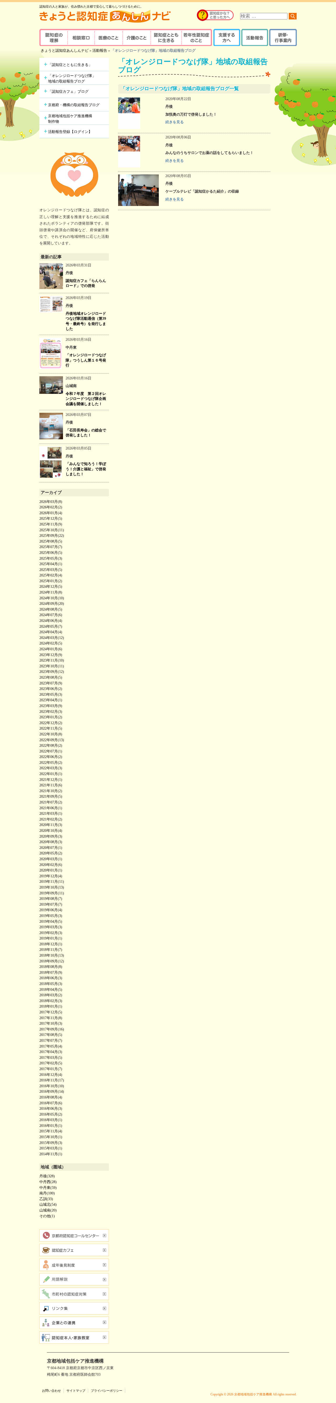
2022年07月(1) (50, 751)
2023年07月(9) (50, 683)
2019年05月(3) (50, 916)
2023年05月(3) (50, 695)
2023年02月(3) (50, 712)
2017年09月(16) (51, 1029)
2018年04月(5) (50, 990)
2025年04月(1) (50, 564)
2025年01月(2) (50, 581)
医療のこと (108, 37)
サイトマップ (75, 1390)
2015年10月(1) (50, 1137)
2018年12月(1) (50, 944)
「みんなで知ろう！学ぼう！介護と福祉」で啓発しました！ (86, 469)
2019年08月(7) (50, 899)
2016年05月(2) (50, 1114)
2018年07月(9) (50, 972)
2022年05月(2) (50, 763)
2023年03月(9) (50, 706)
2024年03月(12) (51, 638)
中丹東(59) (48, 1188)
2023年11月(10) (51, 660)
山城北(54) (48, 1204)
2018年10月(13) (51, 955)
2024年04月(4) (50, 632)
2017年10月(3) (50, 1023)
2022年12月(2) (50, 723)
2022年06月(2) (50, 757)
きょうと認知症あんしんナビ (64, 51)
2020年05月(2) (50, 853)
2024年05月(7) (50, 626)
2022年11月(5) (50, 728)
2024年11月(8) (50, 592)
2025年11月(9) (50, 524)
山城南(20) (48, 1210)
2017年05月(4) (50, 1046)
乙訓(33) (46, 1199)
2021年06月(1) (50, 808)
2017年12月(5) (50, 1012)
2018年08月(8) (50, 967)
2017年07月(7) (50, 1041)
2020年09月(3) (50, 836)
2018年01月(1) (50, 1006)
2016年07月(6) (50, 1103)
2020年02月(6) (50, 865)
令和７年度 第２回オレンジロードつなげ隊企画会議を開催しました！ (86, 399)
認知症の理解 (53, 37)
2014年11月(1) (50, 1154)
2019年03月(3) (50, 927)
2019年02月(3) (50, 933)
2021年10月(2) (50, 791)
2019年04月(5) (50, 922)
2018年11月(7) (50, 950)
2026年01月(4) (50, 513)
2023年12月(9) (50, 655)
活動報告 (254, 37)
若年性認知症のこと (197, 37)
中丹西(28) (48, 1182)
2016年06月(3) (50, 1109)
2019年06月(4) (50, 910)
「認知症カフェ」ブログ (68, 92)
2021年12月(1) (50, 780)
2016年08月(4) (50, 1097)
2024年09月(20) (51, 604)
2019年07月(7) (50, 904)
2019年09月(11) (51, 893)
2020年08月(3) (50, 842)
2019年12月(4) (50, 876)
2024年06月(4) (50, 621)
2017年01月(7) (50, 1069)
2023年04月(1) (50, 700)
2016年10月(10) (51, 1086)
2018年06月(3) (50, 978)
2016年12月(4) (50, 1075)
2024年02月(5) (50, 643)
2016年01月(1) (50, 1126)
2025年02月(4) (50, 575)
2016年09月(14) (51, 1091)
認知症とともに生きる (165, 37)
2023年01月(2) (50, 717)
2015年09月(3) (50, 1143)
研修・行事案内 (282, 37)
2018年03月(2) (50, 995)
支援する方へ (226, 37)
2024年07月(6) (50, 615)
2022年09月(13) (51, 740)
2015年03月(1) (50, 1148)
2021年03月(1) (50, 814)
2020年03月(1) (50, 859)
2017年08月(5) (50, 1035)
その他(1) (47, 1216)
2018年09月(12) (51, 961)
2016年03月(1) (50, 1120)
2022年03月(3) (50, 768)
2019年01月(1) (50, 938)
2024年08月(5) (50, 609)
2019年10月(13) (51, 887)
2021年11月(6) (50, 785)
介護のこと (136, 37)
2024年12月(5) (50, 587)
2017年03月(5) (50, 1058)
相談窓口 (80, 37)
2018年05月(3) (50, 984)
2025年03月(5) (50, 570)
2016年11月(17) (51, 1080)
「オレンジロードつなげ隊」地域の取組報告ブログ (72, 78)
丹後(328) (47, 1176)
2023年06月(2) (50, 689)
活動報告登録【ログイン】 (70, 132)
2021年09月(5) (50, 796)
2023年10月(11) (51, 666)
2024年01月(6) (50, 649)
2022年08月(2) (50, 745)
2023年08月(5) (50, 677)
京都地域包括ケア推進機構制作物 (70, 118)
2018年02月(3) (50, 1001)
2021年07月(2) (50, 802)
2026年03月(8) (50, 502)
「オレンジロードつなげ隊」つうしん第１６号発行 (86, 360)
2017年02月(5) (50, 1063)
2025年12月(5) (50, 518)
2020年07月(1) (50, 848)
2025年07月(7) (50, 547)
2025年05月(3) (50, 558)
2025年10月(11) (51, 530)
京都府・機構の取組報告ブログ (73, 105)
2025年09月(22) (51, 536)
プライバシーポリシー (106, 1390)
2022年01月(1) (50, 774)
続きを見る (174, 122)
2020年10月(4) (50, 831)
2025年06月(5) (50, 553)
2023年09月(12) (51, 672)
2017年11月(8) (50, 1018)
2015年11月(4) (50, 1131)
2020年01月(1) (50, 870)
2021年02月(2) (50, 819)
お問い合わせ (51, 1390)
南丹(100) (47, 1193)
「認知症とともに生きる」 (70, 65)
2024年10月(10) (51, 598)
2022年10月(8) (50, 734)
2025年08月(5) (50, 541)
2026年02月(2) (50, 507)
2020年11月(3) (50, 825)
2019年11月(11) (51, 882)
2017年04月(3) (50, 1052)
